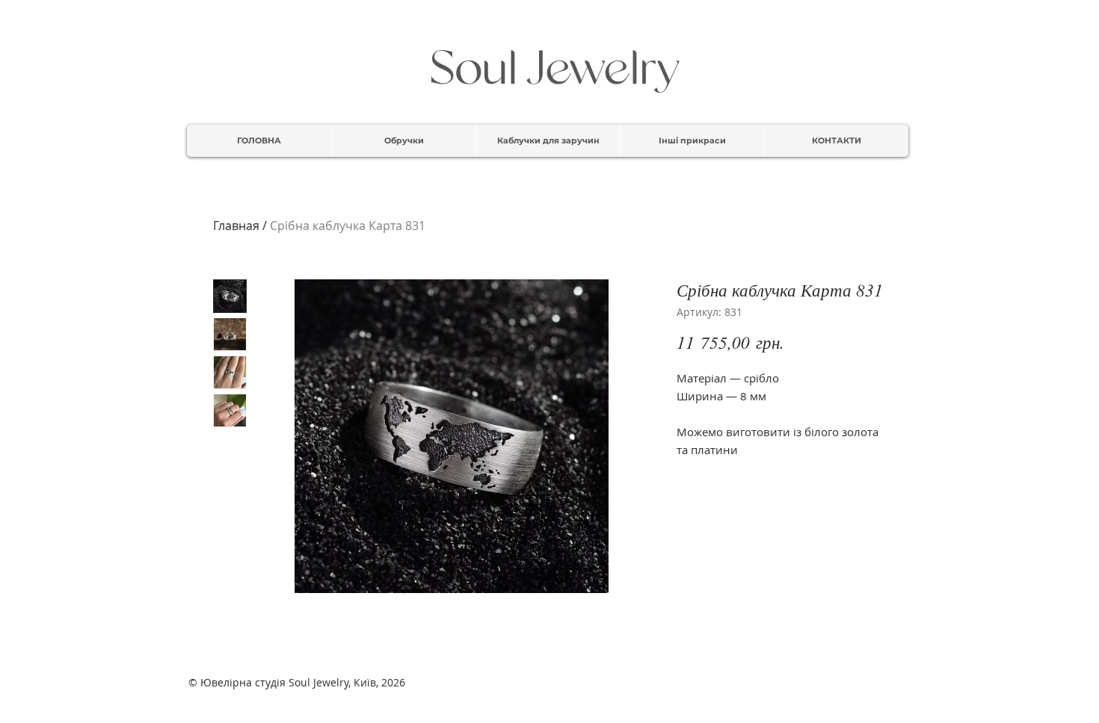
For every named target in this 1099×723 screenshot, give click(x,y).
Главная (236, 225)
